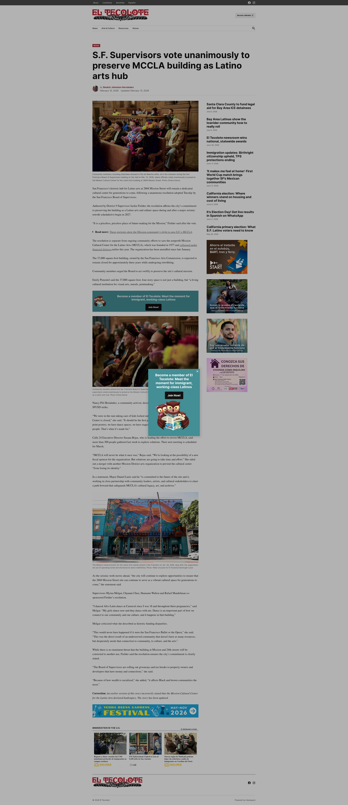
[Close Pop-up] (197, 371)
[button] (174, 402)
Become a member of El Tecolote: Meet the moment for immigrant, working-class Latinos (174, 381)
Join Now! (174, 395)
